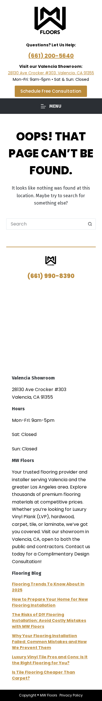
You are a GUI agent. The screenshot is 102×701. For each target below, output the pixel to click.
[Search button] (90, 224)
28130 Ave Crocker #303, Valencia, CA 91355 (51, 73)
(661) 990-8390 (51, 276)
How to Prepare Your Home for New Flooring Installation (50, 602)
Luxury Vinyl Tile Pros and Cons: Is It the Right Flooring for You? (50, 660)
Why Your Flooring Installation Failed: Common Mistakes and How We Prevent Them (49, 641)
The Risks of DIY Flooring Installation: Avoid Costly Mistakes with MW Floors (49, 620)
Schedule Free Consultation (50, 91)
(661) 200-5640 (51, 56)
